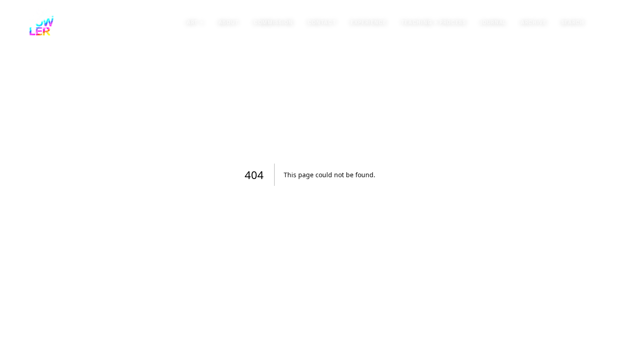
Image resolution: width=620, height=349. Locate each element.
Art (192, 22)
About (229, 22)
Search (573, 22)
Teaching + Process (433, 22)
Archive (534, 22)
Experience (369, 22)
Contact (322, 22)
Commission (273, 22)
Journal (494, 22)
